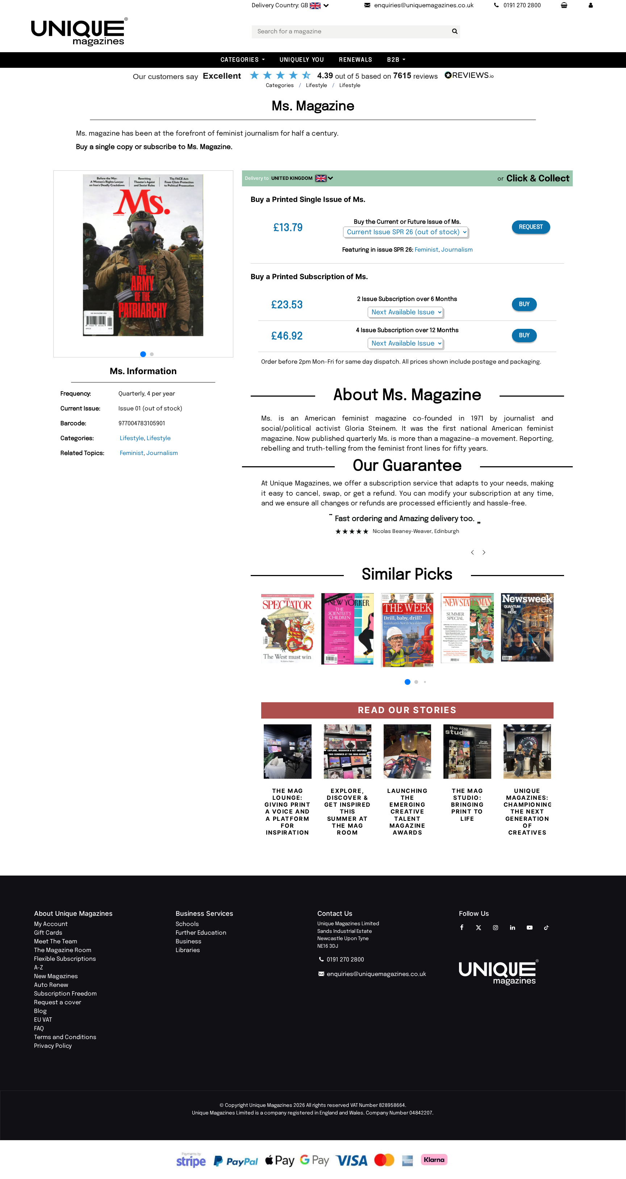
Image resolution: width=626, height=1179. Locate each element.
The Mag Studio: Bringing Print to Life (467, 804)
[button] (590, 5)
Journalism (162, 453)
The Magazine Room (62, 950)
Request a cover (57, 1003)
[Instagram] (496, 928)
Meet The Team (55, 942)
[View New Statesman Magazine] (467, 628)
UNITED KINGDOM (292, 178)
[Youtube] (530, 928)
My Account (51, 924)
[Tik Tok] (547, 928)
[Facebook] (462, 928)
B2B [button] (393, 60)
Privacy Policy (53, 1046)
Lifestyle (132, 438)
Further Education (201, 933)
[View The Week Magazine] (407, 630)
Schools (187, 924)
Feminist (131, 453)
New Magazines (56, 976)
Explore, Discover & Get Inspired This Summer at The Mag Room (347, 811)
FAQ (39, 1029)
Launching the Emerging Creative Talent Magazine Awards (407, 811)
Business (188, 942)
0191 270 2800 (344, 960)
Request (531, 227)
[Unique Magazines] (525, 972)
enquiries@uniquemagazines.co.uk (375, 974)
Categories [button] (240, 60)
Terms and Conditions (65, 1037)
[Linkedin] (513, 928)
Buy (524, 304)
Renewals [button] (355, 60)
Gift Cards (48, 933)
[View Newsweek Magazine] (527, 627)
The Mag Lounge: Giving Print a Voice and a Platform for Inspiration (287, 811)
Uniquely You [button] (302, 60)
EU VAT (43, 1020)
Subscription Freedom (65, 994)
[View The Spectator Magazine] (287, 628)
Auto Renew (51, 985)
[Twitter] (479, 928)
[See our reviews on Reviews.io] (313, 76)
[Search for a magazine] (453, 31)
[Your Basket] (564, 5)
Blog (40, 1011)
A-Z (38, 968)
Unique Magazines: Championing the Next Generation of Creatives (528, 811)
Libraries (188, 950)
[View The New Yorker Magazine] (347, 629)
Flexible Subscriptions (65, 959)
